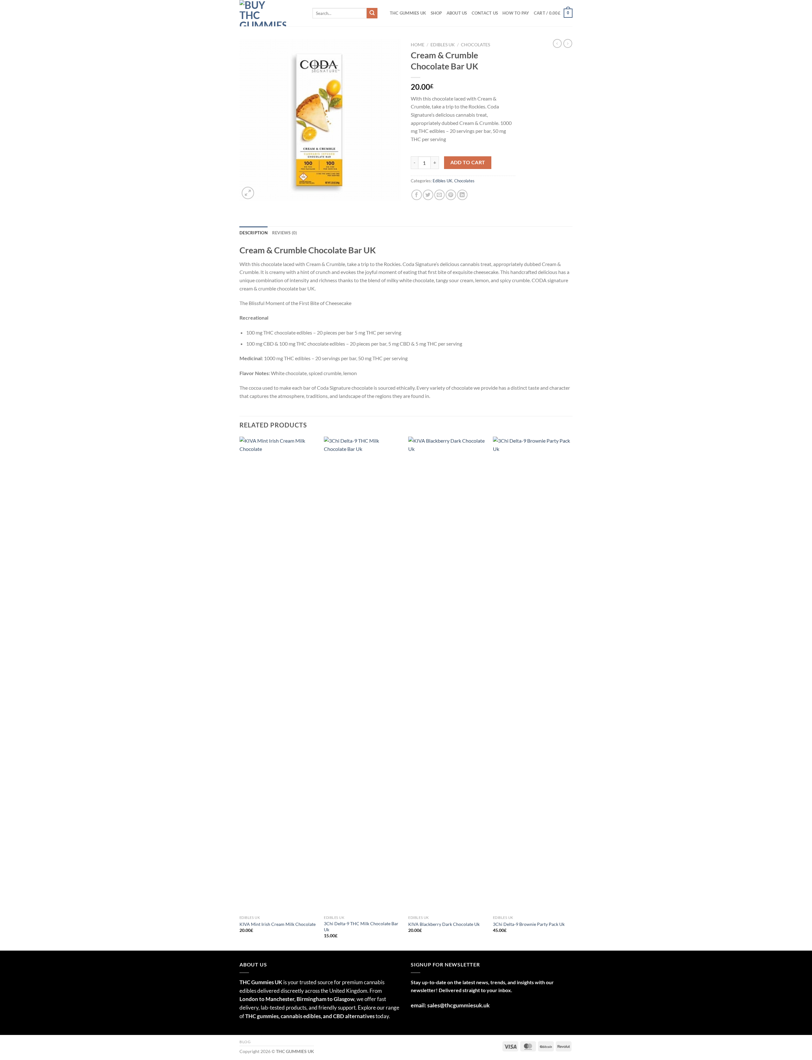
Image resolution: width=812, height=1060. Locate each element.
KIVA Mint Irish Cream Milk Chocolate (277, 937)
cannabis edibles (301, 1029)
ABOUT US (457, 26)
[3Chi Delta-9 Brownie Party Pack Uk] (532, 688)
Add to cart (467, 176)
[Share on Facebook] (416, 208)
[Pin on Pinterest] (451, 208)
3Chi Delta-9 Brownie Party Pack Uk (529, 937)
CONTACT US (485, 26)
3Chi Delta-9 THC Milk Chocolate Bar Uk (361, 940)
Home (417, 58)
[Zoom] (248, 206)
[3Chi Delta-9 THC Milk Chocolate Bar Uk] (363, 688)
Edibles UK (442, 58)
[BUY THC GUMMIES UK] (271, 27)
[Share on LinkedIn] (462, 208)
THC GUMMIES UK (408, 26)
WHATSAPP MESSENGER (466, 6)
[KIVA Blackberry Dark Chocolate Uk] (447, 688)
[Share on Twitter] (428, 208)
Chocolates (475, 58)
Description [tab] (253, 246)
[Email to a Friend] (439, 208)
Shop (436, 26)
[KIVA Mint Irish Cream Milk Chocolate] (278, 688)
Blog (245, 1055)
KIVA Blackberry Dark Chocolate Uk (444, 937)
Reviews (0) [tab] (284, 246)
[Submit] (372, 27)
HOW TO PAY (515, 26)
